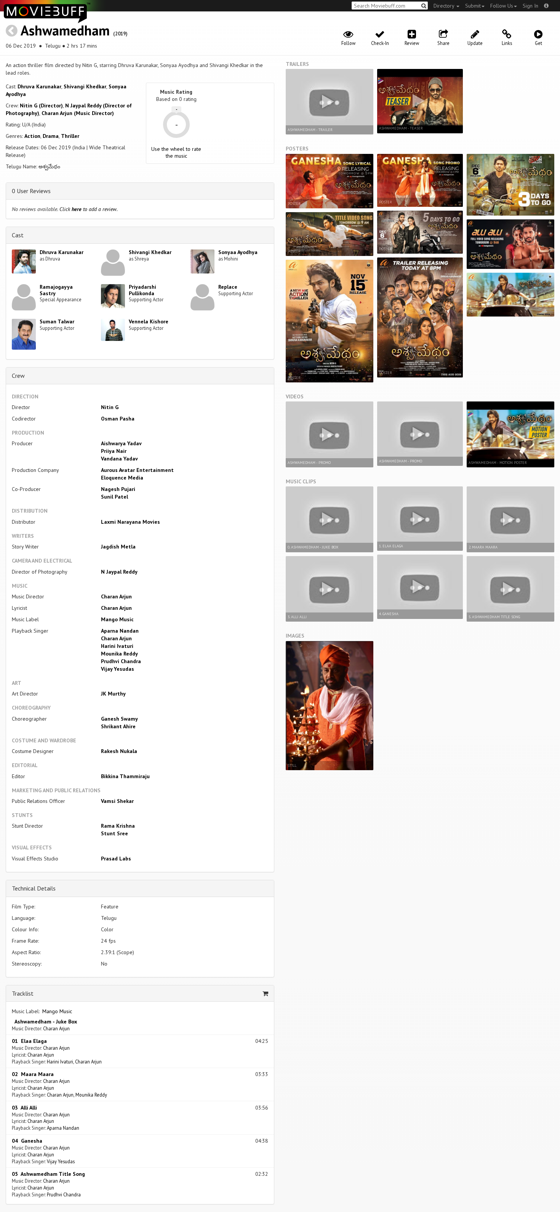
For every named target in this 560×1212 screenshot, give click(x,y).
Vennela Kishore (148, 321)
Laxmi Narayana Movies (130, 521)
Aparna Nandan (120, 630)
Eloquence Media (122, 477)
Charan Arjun (116, 596)
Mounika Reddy (119, 653)
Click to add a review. (88, 209)
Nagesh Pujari (118, 489)
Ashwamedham (65, 30)
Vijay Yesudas (117, 668)
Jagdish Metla (118, 546)
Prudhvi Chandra (121, 661)
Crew (18, 375)
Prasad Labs (116, 858)
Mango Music (117, 619)
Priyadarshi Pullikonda (142, 290)
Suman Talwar (57, 321)
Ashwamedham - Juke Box (44, 1021)
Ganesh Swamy (119, 718)
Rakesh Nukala (119, 751)
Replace (227, 286)
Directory (445, 5)
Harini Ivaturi (117, 646)
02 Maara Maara (33, 1074)
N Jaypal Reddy (119, 571)
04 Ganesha (27, 1140)
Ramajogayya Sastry (56, 290)
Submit (473, 5)
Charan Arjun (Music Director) (78, 113)
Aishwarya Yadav (121, 443)
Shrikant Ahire (118, 726)
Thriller (70, 136)
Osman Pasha (117, 418)
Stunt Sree (114, 833)
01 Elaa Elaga (29, 1041)
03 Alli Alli (24, 1107)
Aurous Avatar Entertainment (137, 470)
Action (32, 136)
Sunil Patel (114, 496)
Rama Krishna (118, 825)
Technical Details (34, 888)
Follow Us (501, 5)
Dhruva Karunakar (39, 86)
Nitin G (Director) (41, 105)
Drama (51, 136)
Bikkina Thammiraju (125, 776)
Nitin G (109, 407)
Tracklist (23, 993)
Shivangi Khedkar (85, 86)
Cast (18, 235)
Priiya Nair (113, 451)
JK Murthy (113, 693)
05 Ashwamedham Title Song (48, 1173)
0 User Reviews (31, 191)
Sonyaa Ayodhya (238, 252)
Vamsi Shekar (117, 801)
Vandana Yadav (119, 458)
